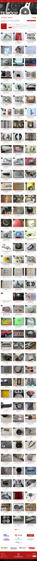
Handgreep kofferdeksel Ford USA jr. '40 (6, 41)
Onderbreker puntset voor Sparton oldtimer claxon (30, 104)
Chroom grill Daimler (6, 475)
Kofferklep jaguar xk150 (18, 462)
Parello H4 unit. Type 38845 (18, 239)
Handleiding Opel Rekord (18, 276)
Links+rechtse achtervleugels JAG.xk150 (18, 423)
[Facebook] (35, 17)
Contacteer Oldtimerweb (4, 555)
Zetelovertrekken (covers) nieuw (30, 410)
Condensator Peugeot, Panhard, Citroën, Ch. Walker (30, 117)
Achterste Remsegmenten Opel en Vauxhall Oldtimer (18, 142)
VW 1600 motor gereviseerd (18, 251)
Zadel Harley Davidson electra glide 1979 (6, 362)
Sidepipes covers (30, 141)
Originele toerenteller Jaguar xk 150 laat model (18, 436)
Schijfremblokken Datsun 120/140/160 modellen (30, 264)
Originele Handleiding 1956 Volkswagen (6, 191)
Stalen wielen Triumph (6, 338)
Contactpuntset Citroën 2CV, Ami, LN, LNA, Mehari (6, 166)
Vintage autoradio (30, 91)
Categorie (9, 24)
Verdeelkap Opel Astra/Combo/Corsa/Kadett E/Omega (18, 42)
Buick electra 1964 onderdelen (18, 301)
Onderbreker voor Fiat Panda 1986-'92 (18, 92)
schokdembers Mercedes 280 (6, 301)
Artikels (8, 1)
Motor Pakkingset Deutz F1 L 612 (18, 178)
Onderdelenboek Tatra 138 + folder (6, 276)
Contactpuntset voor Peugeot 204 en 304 (30, 154)
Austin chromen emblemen (6, 203)
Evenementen (14, 1)
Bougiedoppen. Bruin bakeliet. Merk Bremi (6, 179)
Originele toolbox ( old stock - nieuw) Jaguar (18, 449)
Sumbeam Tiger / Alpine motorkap (18, 227)
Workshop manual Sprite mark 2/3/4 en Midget (18, 326)
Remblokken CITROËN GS (18, 79)
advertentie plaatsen (3, 21)
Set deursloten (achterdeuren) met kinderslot (6, 449)
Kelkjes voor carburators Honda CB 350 (6, 488)
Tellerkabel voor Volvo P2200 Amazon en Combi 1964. (30, 326)
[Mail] (33, 17)
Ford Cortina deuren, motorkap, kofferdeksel (18, 215)
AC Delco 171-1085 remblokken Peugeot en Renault (30, 41)
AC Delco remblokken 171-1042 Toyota (18, 117)
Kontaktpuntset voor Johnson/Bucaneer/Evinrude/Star (18, 314)
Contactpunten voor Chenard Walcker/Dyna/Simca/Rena (6, 314)
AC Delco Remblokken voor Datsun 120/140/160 (6, 104)
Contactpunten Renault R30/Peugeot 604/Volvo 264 (18, 55)
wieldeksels (6, 386)
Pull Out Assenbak (6, 374)
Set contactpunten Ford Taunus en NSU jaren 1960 (6, 142)
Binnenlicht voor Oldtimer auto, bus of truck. (30, 314)
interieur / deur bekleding (30, 203)
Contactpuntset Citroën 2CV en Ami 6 (18, 166)
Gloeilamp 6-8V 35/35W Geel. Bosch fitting (18, 264)
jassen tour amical (18, 500)
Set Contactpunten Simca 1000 (31, 239)
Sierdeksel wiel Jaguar (31, 338)
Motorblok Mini (18, 203)
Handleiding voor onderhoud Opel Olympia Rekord (30, 277)
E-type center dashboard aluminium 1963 (6, 463)
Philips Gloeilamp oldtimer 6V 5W (30, 251)
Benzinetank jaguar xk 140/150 (6, 436)
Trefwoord (17, 24)
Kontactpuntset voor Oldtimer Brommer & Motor (18, 154)
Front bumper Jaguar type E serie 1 (30, 449)
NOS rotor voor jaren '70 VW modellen (30, 166)
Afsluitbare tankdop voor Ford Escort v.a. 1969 (30, 191)
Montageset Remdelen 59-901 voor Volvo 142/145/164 (6, 55)
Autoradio (6, 410)
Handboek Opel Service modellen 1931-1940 (6, 289)
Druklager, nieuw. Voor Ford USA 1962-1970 (30, 129)
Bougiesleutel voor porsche (30, 475)
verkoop (9, 21)
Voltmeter (18, 475)
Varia (18, 338)
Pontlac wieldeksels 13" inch (6, 524)
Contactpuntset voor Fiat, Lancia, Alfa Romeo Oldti (30, 55)
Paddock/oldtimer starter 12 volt (18, 386)
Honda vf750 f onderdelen (18, 398)
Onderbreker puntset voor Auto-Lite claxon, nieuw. (6, 117)
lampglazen (30, 374)
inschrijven (34, 556)
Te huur (26, 1)
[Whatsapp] (34, 17)
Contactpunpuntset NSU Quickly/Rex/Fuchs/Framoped (18, 289)
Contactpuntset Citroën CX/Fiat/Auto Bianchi (31, 301)
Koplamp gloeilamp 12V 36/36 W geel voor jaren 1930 (6, 264)
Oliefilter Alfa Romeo (6, 398)
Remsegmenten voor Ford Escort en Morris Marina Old (30, 289)
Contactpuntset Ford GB (31, 227)
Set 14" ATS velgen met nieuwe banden (18, 524)
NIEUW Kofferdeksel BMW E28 (6, 350)
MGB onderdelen (30, 350)
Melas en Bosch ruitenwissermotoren (6, 67)
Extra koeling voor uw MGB (30, 500)
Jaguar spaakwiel (6, 227)
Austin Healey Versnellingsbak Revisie (6, 252)
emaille (31, 398)
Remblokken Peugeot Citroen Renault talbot (6, 79)
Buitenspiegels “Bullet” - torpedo (30, 178)
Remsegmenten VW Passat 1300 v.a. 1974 (6, 326)
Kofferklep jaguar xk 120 (30, 462)
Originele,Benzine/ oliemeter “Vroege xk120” (6, 423)
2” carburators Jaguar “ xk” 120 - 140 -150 (31, 436)
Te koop (22, 1)
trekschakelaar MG (6, 500)
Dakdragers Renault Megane (30, 386)
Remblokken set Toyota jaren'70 (30, 79)
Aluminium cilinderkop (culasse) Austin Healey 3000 (30, 512)
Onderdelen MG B (18, 410)
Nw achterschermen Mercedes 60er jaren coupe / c (31, 524)
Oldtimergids (31, 1)
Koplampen (18, 350)
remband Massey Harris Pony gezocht (18, 374)
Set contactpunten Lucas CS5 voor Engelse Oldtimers (6, 92)
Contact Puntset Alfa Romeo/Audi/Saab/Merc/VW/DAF (6, 239)
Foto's (18, 1)
